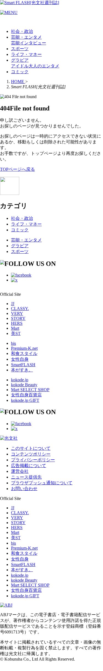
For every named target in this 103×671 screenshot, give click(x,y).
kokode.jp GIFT (25, 400)
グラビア (20, 60)
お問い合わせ (24, 488)
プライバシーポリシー (33, 459)
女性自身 (20, 359)
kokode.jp (19, 379)
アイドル (20, 66)
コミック (20, 71)
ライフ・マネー (26, 54)
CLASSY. (20, 308)
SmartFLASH (23, 364)
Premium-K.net (24, 348)
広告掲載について (28, 465)
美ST (16, 333)
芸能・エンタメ (26, 37)
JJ (12, 303)
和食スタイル (24, 353)
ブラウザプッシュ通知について (42, 482)
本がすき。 (22, 370)
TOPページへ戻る (17, 169)
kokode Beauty (24, 384)
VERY (17, 313)
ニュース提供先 (26, 477)
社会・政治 (22, 31)
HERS (17, 323)
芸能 (15, 43)
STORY (18, 318)
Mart (15, 328)
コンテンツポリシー (31, 454)
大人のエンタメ (44, 66)
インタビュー (33, 43)
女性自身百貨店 (26, 395)
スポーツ (20, 48)
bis (13, 343)
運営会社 (20, 471)
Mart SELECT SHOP (30, 389)
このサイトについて (31, 448)
